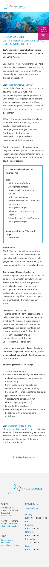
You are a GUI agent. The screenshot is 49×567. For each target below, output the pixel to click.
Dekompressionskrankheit (30, 109)
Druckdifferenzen (14, 84)
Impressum (5, 542)
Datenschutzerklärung (10, 545)
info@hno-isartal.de (9, 526)
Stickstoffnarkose (31, 105)
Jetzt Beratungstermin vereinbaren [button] (24, 457)
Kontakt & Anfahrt (8, 540)
